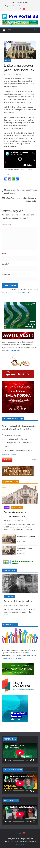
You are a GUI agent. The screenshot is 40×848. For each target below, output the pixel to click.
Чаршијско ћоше (16, 507)
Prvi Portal (19, 74)
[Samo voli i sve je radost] (20, 583)
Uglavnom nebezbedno (13, 435)
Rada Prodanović (23, 605)
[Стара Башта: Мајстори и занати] (9, 539)
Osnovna (7, 60)
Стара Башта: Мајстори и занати (26, 538)
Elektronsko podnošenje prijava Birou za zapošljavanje (20, 191)
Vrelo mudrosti (9, 596)
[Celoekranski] (34, 760)
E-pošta (5, 264)
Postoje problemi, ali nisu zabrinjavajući (18, 443)
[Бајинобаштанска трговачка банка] (20, 494)
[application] (20, 752)
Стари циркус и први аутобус (25, 549)
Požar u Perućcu (18, 6)
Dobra (7, 447)
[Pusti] (6, 760)
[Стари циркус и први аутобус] (9, 551)
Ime (4, 253)
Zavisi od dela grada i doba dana (16, 439)
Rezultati (34, 459)
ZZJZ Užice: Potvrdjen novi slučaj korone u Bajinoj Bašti (19, 199)
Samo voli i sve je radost (18, 601)
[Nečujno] (31, 760)
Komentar (6, 224)
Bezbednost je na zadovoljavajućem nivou (19, 450)
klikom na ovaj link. (13, 350)
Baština (6, 507)
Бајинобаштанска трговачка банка (15, 514)
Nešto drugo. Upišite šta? (9, 454)
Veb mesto (6, 274)
